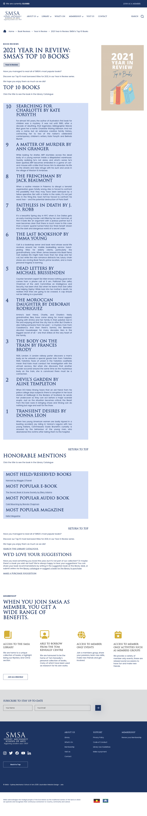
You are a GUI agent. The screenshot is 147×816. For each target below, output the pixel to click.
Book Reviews (24, 31)
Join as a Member (131, 4)
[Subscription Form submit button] (98, 708)
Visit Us (90, 16)
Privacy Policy (98, 737)
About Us (31, 16)
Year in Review (40, 31)
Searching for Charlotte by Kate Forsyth (38, 110)
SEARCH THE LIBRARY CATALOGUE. (20, 549)
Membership (75, 16)
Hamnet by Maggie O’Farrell (19, 480)
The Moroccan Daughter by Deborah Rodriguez (43, 304)
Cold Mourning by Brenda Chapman (22, 504)
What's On (69, 742)
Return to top (78, 449)
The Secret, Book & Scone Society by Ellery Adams (29, 492)
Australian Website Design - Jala (51, 785)
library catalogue (31, 568)
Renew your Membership (131, 737)
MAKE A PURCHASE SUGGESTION (19, 574)
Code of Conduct (100, 742)
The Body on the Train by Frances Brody (36, 345)
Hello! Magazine (13, 516)
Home (11, 31)
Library (45, 16)
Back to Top (15, 764)
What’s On (60, 16)
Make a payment (100, 752)
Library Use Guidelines (101, 747)
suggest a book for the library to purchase (62, 568)
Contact (102, 16)
